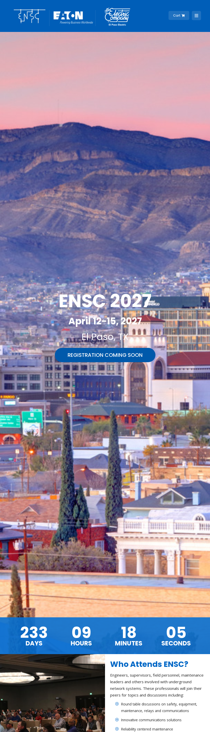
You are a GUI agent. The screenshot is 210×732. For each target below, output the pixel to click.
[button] (105, 355)
